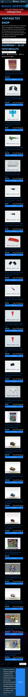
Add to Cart (14, 79)
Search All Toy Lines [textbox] (9, 42)
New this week (13, 54)
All (4, 54)
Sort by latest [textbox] (5, 52)
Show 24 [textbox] (22, 664)
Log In (24, 1)
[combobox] (14, 42)
